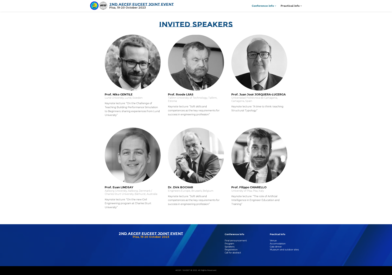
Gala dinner (276, 246)
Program (229, 243)
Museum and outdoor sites (284, 249)
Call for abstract (233, 252)
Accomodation (278, 243)
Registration (231, 249)
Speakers (229, 246)
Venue (273, 240)
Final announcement (236, 240)
